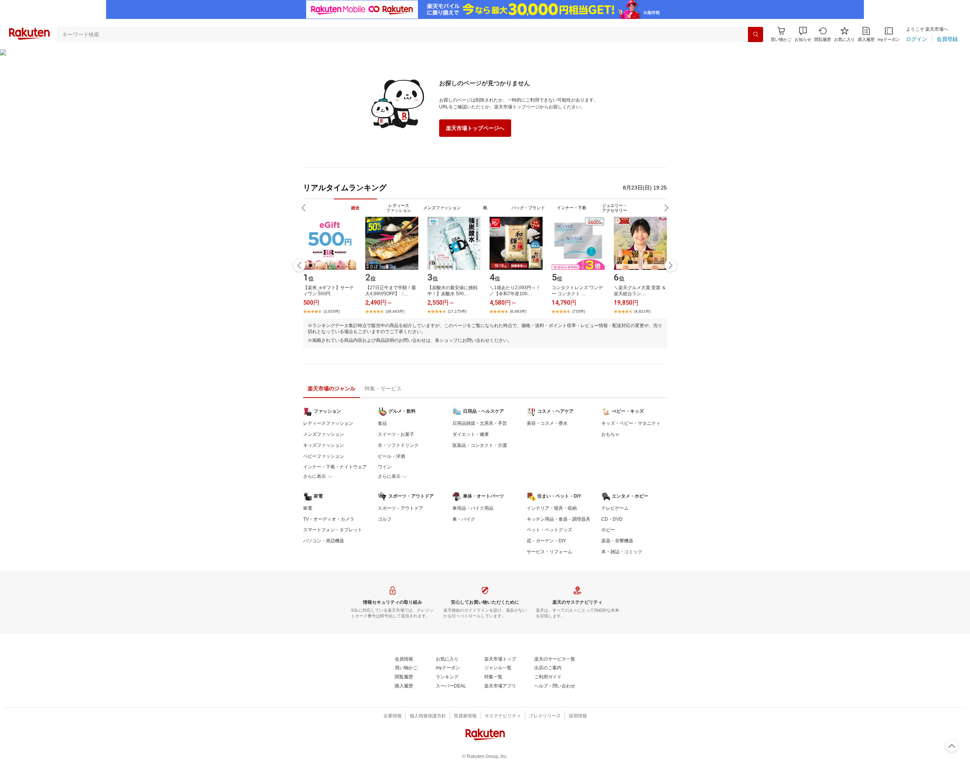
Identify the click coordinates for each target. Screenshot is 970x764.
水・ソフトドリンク (398, 445)
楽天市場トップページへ (475, 128)
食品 (382, 423)
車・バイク (463, 519)
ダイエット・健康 (470, 434)
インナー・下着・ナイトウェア (335, 467)
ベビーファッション (323, 456)
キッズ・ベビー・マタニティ (630, 423)
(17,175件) (457, 311)
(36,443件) (395, 311)
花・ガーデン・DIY (546, 540)
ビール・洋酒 (391, 456)
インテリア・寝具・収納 (552, 508)
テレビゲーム (615, 508)
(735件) (578, 311)
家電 (307, 508)
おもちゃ (610, 434)
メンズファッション (323, 434)
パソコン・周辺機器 (323, 540)
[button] (803, 34)
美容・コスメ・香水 (547, 423)
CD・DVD (612, 519)
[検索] (755, 34)
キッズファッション (323, 445)
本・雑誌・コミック (621, 551)
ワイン (384, 467)
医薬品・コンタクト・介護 (479, 445)
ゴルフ (384, 519)
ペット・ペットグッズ (549, 529)
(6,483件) (518, 311)
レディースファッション (328, 423)
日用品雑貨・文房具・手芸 (479, 423)
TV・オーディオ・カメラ (328, 519)
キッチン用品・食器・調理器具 (558, 519)
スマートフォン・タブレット (332, 529)
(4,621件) (642, 311)
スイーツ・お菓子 (396, 434)
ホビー (608, 529)
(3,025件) (332, 311)
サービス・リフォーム (549, 551)
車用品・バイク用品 (472, 508)
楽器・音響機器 (617, 540)
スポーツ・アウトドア (400, 508)
